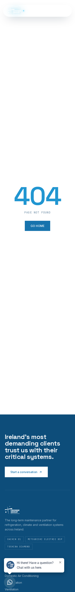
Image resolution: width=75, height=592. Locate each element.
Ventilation (11, 589)
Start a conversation (23, 472)
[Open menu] (65, 11)
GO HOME (38, 226)
